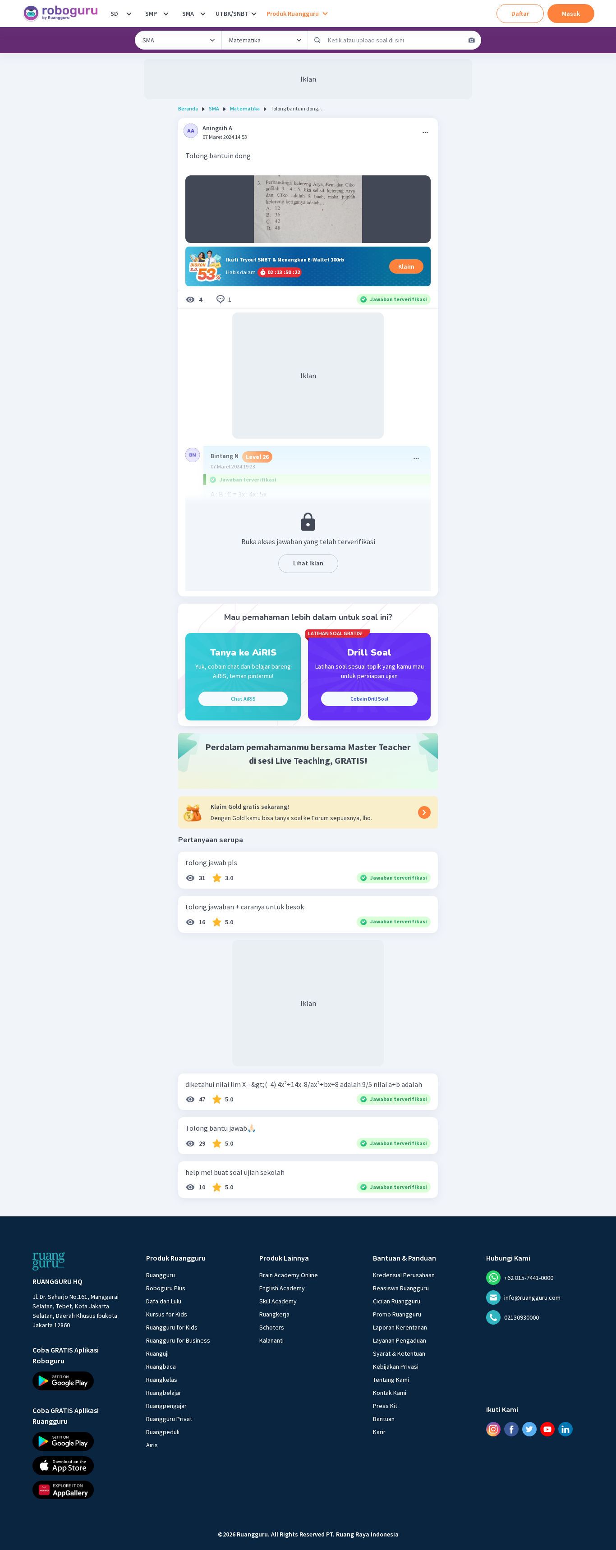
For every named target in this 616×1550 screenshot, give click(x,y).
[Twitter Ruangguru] (529, 1429)
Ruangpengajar (166, 1406)
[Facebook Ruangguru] (511, 1429)
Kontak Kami (389, 1393)
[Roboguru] (63, 13)
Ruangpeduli (162, 1432)
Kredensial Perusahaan (404, 1275)
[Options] (425, 132)
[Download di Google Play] (81, 1380)
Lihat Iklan (308, 563)
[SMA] (203, 13)
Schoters (271, 1327)
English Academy (282, 1288)
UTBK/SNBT (232, 13)
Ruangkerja (274, 1314)
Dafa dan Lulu (163, 1301)
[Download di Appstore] (81, 1465)
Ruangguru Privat (169, 1419)
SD (114, 13)
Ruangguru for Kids (172, 1327)
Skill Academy (278, 1301)
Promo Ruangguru (397, 1314)
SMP (151, 13)
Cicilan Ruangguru (396, 1301)
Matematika (245, 108)
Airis (152, 1445)
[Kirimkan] (317, 40)
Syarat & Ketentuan (399, 1353)
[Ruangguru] (48, 1261)
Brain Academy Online (288, 1275)
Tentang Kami (391, 1380)
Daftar (520, 13)
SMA (188, 13)
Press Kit (385, 1406)
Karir (379, 1432)
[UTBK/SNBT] (253, 13)
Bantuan (384, 1419)
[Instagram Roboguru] (493, 1429)
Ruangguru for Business (178, 1340)
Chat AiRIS (243, 698)
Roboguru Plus (165, 1288)
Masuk (571, 13)
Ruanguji (157, 1353)
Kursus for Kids (166, 1314)
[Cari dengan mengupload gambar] (471, 40)
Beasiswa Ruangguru (401, 1288)
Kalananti (271, 1340)
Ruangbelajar (163, 1393)
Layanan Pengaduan (399, 1340)
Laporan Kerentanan (400, 1327)
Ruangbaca (161, 1366)
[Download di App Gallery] (81, 1489)
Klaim (406, 266)
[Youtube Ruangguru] (547, 1429)
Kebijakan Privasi (395, 1366)
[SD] (129, 13)
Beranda (188, 108)
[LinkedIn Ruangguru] (565, 1429)
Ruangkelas (161, 1380)
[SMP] (166, 13)
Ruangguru (160, 1275)
